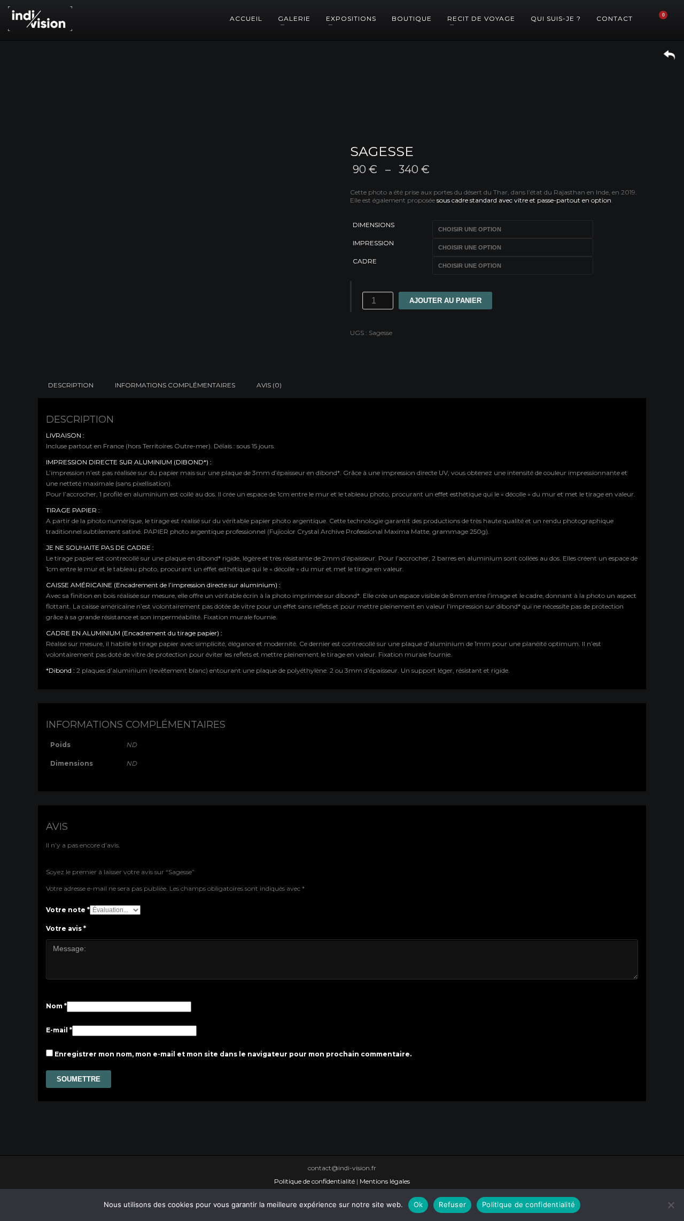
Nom (56, 1006)
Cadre (365, 261)
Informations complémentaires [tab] (175, 385)
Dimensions (373, 225)
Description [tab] (71, 385)
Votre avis (66, 928)
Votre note (68, 910)
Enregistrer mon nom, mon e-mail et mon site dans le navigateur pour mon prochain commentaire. (233, 1054)
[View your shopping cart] (668, 18)
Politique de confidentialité (314, 1181)
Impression (373, 243)
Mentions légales (385, 1181)
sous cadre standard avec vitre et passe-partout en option (524, 200)
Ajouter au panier (445, 301)
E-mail (59, 1030)
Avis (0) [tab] (269, 385)
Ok (418, 1204)
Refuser (452, 1204)
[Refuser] (670, 1205)
